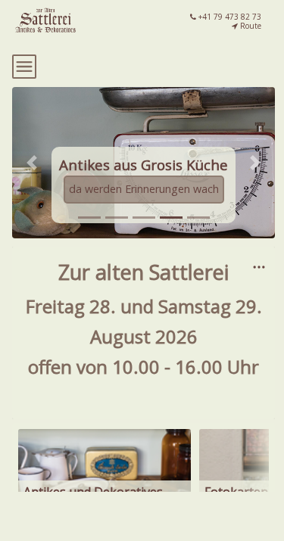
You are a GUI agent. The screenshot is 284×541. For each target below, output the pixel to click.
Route (249, 25)
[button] (31, 162)
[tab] (89, 217)
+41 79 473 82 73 (228, 16)
